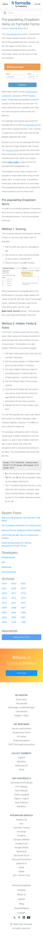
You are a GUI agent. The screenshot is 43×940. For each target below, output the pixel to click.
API (3, 562)
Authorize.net (21, 765)
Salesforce (21, 863)
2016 (23, 593)
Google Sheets (21, 847)
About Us (21, 894)
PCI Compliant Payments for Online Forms (21, 525)
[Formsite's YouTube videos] (28, 917)
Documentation (9, 572)
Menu (5, 4)
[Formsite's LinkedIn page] (24, 917)
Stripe (21, 769)
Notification (30, 125)
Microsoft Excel (21, 855)
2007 (23, 607)
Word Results (21, 790)
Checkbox (16, 95)
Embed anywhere (21, 740)
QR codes (21, 736)
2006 (4, 612)
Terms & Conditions (21, 885)
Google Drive (21, 843)
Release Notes (8, 557)
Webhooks (6, 567)
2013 (23, 598)
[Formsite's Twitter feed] (14, 917)
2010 (23, 603)
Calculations (21, 711)
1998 (23, 622)
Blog (21, 903)
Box (21, 823)
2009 (4, 607)
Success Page (12, 150)
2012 (4, 603)
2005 (13, 612)
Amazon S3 (21, 819)
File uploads (21, 703)
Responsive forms (21, 732)
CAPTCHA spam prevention (21, 744)
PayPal (21, 757)
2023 (13, 583)
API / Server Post (21, 875)
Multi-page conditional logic (21, 707)
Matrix (32, 95)
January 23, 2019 (15, 28)
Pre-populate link (13, 34)
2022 (23, 583)
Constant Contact (21, 827)
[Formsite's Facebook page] (19, 917)
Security (21, 890)
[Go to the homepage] (21, 4)
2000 (4, 622)
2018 (4, 593)
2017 (13, 593)
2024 (4, 583)
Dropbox (21, 835)
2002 (13, 617)
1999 (13, 622)
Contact (21, 913)
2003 (4, 617)
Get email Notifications (22, 782)
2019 (23, 588)
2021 (4, 588)
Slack (21, 867)
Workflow (21, 806)
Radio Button (31, 91)
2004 (23, 612)
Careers (21, 899)
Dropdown (6, 95)
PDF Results (21, 786)
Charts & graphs (21, 794)
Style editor (21, 699)
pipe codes (13, 162)
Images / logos (21, 715)
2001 (23, 617)
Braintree (21, 761)
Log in (37, 4)
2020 (13, 588)
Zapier (21, 871)
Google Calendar (22, 839)
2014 (13, 598)
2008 (13, 607)
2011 (13, 603)
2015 (4, 598)
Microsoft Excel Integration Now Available (21, 530)
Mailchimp (21, 851)
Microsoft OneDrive (21, 859)
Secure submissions (21, 728)
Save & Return (21, 802)
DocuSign (21, 831)
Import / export (21, 798)
